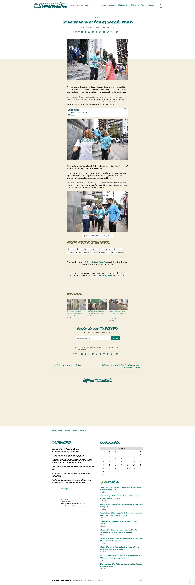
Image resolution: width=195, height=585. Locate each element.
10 (102, 461)
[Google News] (82, 32)
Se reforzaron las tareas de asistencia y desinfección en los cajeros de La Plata (75, 313)
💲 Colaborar (132, 5)
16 (140, 461)
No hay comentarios (109, 27)
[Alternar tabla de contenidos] (124, 109)
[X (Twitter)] (89, 32)
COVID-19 (92, 347)
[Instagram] (100, 32)
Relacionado (71, 115)
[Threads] (111, 32)
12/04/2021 (98, 27)
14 (127, 461)
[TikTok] (108, 32)
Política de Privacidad (79, 580)
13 (121, 461)
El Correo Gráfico (88, 27)
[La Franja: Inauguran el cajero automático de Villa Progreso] (97, 304)
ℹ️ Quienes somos (122, 5)
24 (102, 468)
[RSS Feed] (117, 32)
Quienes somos (57, 430)
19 (115, 465)
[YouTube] (104, 32)
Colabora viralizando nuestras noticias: (78, 112)
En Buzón (97, 17)
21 (127, 465)
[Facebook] (85, 32)
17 (102, 465)
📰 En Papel (141, 5)
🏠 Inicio (103, 5)
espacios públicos (107, 347)
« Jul (102, 475)
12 (115, 461)
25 (109, 468)
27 (121, 468)
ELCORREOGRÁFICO (64, 580)
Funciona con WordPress (95, 580)
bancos (79, 347)
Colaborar (67, 430)
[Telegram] (93, 32)
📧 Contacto (150, 5)
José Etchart (113, 347)
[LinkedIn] (96, 32)
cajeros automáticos (85, 347)
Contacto (83, 430)
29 (133, 468)
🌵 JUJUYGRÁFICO (109, 482)
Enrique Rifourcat (99, 347)
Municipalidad (83, 349)
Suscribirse (115, 338)
